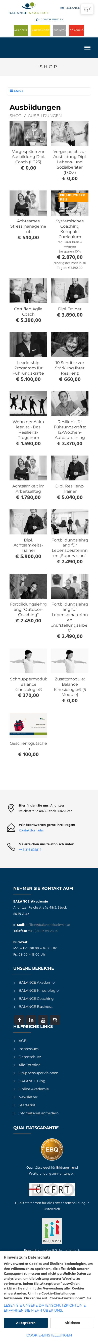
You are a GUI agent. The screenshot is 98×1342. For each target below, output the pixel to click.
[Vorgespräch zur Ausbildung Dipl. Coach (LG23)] (28, 133)
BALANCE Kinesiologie (39, 990)
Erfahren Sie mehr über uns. (33, 1310)
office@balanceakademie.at (48, 925)
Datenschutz (30, 1057)
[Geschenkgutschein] (28, 725)
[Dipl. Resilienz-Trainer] (69, 468)
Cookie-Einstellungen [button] (49, 1335)
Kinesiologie (41, 30)
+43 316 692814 (30, 850)
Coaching (77, 30)
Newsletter (28, 1097)
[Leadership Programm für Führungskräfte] (28, 344)
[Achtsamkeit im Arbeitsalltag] (28, 468)
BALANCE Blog (78, 8)
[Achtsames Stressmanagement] (28, 202)
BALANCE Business (36, 1006)
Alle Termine (29, 1065)
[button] (87, 9)
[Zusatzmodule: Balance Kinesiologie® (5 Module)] (69, 661)
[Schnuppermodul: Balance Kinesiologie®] (28, 661)
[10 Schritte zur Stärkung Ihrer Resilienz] (69, 344)
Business (60, 30)
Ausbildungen (45, 115)
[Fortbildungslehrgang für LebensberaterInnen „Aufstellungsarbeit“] (69, 586)
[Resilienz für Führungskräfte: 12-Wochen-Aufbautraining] (69, 403)
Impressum (29, 1049)
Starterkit (27, 1105)
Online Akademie (34, 1089)
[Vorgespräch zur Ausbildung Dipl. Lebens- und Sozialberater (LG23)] (69, 133)
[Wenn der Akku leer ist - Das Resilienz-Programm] (28, 403)
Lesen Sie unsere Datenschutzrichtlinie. (45, 1305)
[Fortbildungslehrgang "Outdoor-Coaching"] (28, 586)
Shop (15, 115)
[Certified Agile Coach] (28, 290)
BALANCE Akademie (37, 982)
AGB (23, 1040)
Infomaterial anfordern (39, 1113)
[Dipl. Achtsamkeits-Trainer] (28, 521)
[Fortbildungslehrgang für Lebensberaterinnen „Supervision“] (69, 521)
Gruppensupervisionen (38, 1073)
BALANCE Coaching (36, 998)
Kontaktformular (31, 830)
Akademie (21, 30)
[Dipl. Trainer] (69, 290)
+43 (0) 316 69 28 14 (43, 931)
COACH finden (52, 19)
